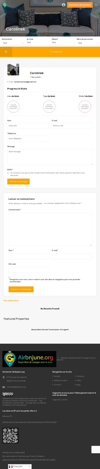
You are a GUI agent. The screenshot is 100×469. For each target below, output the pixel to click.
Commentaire (15, 210)
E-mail (54, 120)
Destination (7, 39)
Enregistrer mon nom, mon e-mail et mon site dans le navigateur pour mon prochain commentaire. (45, 280)
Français (17, 466)
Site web (12, 264)
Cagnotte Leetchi (59, 400)
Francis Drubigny (37, 456)
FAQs (79, 380)
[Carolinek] (13, 74)
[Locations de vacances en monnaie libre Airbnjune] (4, 7)
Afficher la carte (60, 380)
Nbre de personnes (85, 39)
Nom (9, 120)
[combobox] (12, 44)
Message (11, 146)
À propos (80, 376)
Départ (55, 39)
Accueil (57, 376)
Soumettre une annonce (80, 5)
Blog (78, 385)
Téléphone (11, 133)
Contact (57, 385)
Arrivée (30, 39)
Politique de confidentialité (13, 452)
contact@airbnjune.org (16, 387)
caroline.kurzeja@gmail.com (25, 82)
